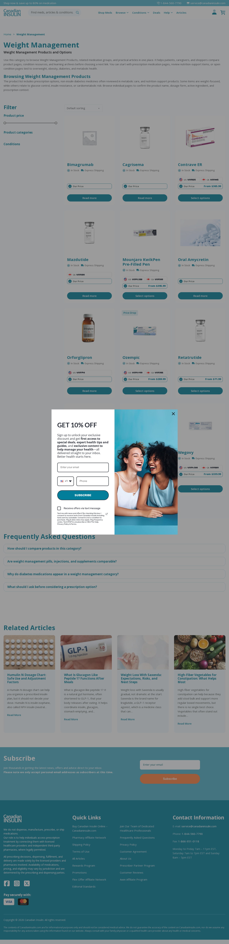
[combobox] (65, 481)
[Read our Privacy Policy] (106, 514)
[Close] (173, 413)
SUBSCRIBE (83, 495)
